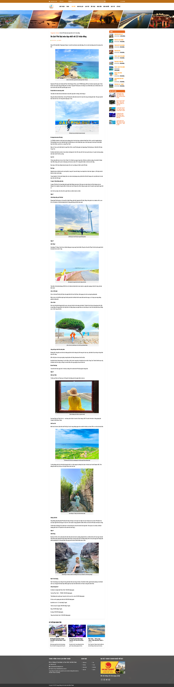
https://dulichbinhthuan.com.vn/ (60, 668)
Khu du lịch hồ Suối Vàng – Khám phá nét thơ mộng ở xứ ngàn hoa (120, 102)
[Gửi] (105, 1)
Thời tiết (62, 1)
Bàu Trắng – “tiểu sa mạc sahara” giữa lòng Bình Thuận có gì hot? (95, 639)
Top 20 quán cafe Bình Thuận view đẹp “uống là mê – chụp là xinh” (120, 122)
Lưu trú (87, 6)
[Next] (103, 634)
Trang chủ (53, 33)
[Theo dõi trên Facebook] (120, 1)
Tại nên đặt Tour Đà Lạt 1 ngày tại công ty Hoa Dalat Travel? (120, 109)
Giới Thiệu (62, 6)
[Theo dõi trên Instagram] (121, 1)
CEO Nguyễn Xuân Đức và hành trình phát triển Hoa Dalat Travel (57, 639)
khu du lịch (80, 6)
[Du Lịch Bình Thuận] (53, 6)
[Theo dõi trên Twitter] (107, 680)
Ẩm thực (93, 6)
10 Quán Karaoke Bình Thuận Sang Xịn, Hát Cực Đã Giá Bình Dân (76, 639)
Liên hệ (118, 6)
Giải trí (113, 6)
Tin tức (73, 6)
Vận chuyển (106, 6)
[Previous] (51, 634)
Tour (67, 6)
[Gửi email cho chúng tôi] (124, 1)
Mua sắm (99, 6)
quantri (59, 40)
